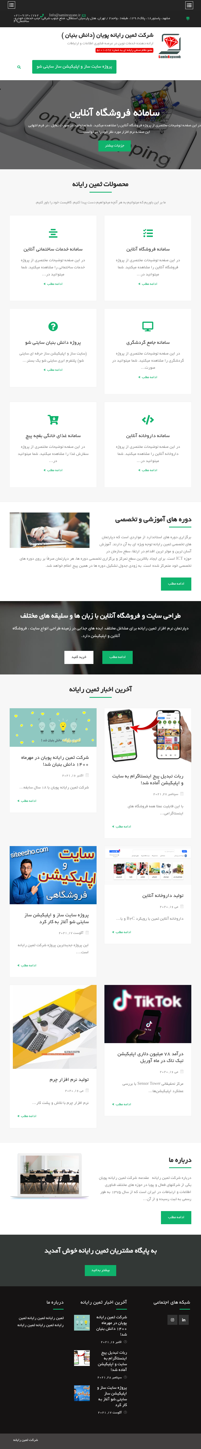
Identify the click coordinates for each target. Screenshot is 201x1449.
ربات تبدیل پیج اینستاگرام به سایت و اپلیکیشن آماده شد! (147, 780)
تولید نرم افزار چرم (69, 1080)
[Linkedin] (184, 1320)
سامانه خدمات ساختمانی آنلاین (53, 249)
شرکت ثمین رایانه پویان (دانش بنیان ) (107, 35)
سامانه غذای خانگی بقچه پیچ (53, 436)
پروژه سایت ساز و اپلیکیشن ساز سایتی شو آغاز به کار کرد (56, 919)
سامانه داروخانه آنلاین (148, 436)
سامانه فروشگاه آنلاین (148, 249)
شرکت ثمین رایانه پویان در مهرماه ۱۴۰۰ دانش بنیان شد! (55, 761)
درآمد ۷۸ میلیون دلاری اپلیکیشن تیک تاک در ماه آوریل (150, 1058)
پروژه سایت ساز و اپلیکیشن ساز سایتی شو (74, 66)
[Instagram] (172, 1320)
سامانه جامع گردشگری (148, 343)
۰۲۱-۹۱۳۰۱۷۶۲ (26, 15)
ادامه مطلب (55, 284)
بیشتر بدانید (100, 1270)
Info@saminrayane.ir (65, 15)
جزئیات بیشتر (114, 146)
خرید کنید (78, 657)
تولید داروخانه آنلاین (162, 896)
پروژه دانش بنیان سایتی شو (114, 113)
